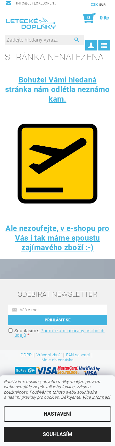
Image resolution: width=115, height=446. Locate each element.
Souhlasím (57, 434)
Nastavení (57, 414)
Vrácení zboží (49, 355)
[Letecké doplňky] (31, 24)
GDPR (26, 355)
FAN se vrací (78, 355)
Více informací (96, 397)
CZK (94, 5)
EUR (102, 4)
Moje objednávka (57, 360)
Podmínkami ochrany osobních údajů (59, 333)
